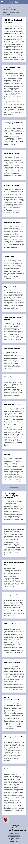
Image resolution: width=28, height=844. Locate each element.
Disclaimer (14, 840)
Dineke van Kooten (8, 7)
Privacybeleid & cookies (14, 838)
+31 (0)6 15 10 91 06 (14, 835)
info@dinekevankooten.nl (14, 836)
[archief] (10, 830)
